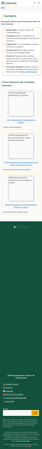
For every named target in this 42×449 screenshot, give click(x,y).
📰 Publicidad (8, 391)
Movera (5, 169)
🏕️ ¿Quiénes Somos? (10, 384)
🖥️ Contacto (7, 388)
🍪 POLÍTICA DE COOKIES (13, 394)
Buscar (5, 409)
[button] (34, 2)
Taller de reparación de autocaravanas (19, 169)
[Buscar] (35, 412)
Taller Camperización (15, 127)
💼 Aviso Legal (8, 401)
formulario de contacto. (23, 441)
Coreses (25, 212)
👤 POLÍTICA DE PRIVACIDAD (14, 398)
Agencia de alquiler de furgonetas (13, 212)
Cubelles (5, 127)
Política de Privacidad (28, 72)
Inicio (3, 8)
